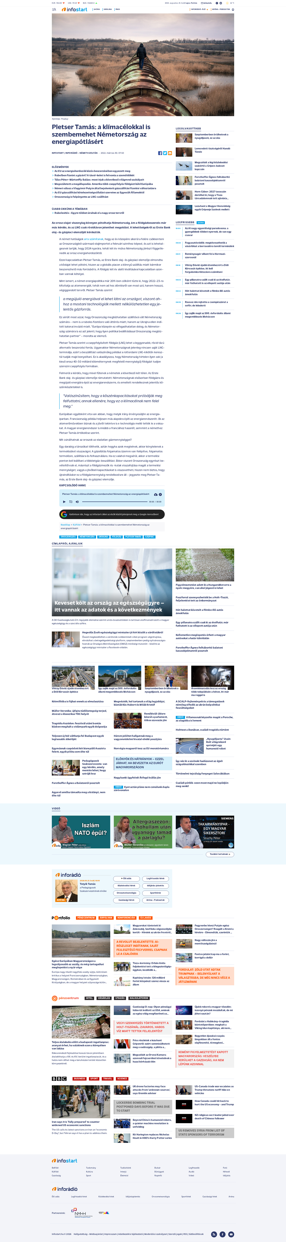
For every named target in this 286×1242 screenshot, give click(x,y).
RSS (185, 1234)
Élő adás (127, 878)
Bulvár (157, 1168)
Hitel (89, 998)
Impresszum (110, 1234)
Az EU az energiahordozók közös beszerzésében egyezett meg (92, 171)
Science (122, 1079)
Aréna (231, 1197)
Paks (118, 9)
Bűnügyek (159, 1172)
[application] (112, 502)
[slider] (114, 502)
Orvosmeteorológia (161, 1197)
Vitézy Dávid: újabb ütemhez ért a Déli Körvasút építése (70, 690)
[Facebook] (223, 1234)
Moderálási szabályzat (155, 1234)
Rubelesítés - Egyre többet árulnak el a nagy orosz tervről (89, 213)
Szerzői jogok (175, 1234)
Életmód (124, 1176)
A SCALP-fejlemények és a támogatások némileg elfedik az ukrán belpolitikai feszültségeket (200, 704)
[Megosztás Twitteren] (165, 153)
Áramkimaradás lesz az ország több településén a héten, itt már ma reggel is (210, 691)
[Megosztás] (160, 494)
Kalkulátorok (139, 998)
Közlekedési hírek (106, 1197)
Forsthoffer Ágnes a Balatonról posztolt (76, 783)
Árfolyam (106, 918)
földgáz (116, 537)
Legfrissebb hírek (79, 1197)
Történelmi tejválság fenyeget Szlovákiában (202, 774)
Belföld (55, 1168)
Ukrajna (108, 9)
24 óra (97, 9)
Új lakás (145, 918)
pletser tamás (133, 537)
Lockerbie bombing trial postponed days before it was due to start (143, 1106)
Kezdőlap (65, 525)
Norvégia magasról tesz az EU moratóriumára (141, 748)
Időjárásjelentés (133, 1197)
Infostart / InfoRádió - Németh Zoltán (75, 153)
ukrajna (103, 537)
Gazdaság (56, 1176)
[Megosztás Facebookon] (160, 153)
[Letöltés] (156, 494)
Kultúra (89, 1172)
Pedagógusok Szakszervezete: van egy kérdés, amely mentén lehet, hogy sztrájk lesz (94, 767)
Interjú (123, 1172)
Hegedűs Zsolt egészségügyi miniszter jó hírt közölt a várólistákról (122, 632)
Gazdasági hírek (210, 1197)
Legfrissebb (194, 1168)
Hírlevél (226, 1172)
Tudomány (91, 1168)
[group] (77, 502)
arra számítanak (93, 239)
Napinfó (158, 1176)
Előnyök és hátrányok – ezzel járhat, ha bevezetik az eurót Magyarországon (140, 763)
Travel (107, 1079)
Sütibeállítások (196, 1234)
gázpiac (149, 537)
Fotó (225, 1168)
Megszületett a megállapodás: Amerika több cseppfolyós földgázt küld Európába (104, 184)
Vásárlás (104, 998)
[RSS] (214, 1234)
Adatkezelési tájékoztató (130, 1234)
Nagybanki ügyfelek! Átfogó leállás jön (137, 778)
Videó (191, 1176)
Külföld (76, 525)
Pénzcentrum (86, 918)
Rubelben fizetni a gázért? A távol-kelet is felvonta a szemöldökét (95, 175)
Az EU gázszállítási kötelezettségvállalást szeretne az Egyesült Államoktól (99, 192)
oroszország (68, 537)
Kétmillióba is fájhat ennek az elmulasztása (78, 701)
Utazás (120, 998)
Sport (94, 1079)
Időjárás (226, 1176)
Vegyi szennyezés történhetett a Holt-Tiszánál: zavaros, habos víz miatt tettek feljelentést (142, 1027)
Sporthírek (186, 1197)
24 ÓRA (201, 223)
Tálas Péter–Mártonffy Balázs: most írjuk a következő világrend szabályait (99, 180)
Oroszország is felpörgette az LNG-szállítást (81, 197)
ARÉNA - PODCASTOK (221, 9)
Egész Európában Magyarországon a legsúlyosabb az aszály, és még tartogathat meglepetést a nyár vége (78, 964)
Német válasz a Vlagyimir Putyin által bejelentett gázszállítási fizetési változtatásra (105, 188)
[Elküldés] (170, 153)
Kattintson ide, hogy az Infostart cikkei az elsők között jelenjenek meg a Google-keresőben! (114, 514)
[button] (64, 502)
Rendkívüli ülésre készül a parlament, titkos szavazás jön (156, 717)
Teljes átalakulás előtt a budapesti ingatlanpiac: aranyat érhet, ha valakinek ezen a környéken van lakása (80, 1045)
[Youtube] (231, 1234)
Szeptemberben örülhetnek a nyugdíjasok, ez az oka (161, 690)
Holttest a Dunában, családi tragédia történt (202, 730)
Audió (191, 1172)
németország (87, 537)
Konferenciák (126, 918)
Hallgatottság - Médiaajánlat (88, 1234)
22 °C (231, 3)
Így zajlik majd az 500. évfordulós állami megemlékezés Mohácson (117, 690)
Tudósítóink (125, 1168)
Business (79, 1079)
